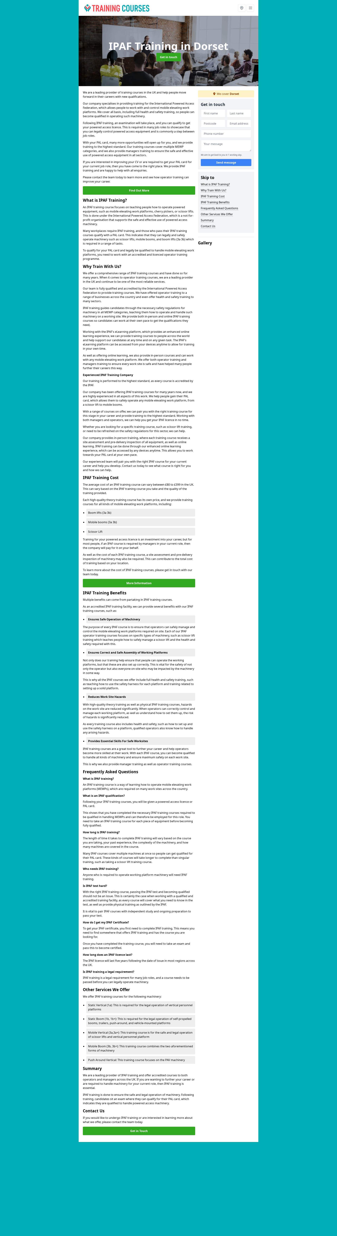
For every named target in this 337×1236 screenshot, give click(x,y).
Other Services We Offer (217, 214)
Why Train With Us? (213, 190)
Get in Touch (139, 1131)
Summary (207, 220)
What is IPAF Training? (215, 184)
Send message (226, 162)
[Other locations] (241, 8)
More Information (139, 583)
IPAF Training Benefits (215, 202)
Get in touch (168, 57)
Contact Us (208, 226)
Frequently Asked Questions (219, 208)
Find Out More (139, 190)
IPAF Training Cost (213, 196)
